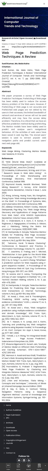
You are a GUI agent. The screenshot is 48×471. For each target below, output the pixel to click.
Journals (9, 443)
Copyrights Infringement (16, 440)
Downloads (10, 427)
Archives (9, 423)
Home (8, 405)
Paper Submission (13, 415)
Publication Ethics (13, 435)
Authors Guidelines (13, 410)
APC (7, 418)
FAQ (7, 448)
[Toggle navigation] (44, 3)
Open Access (11, 430)
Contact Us (10, 453)
